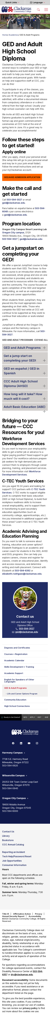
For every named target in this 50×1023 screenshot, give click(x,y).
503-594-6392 (22, 570)
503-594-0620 (10, 765)
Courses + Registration (15, 654)
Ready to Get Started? (12, 717)
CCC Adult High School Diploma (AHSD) (21, 383)
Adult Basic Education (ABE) (24, 407)
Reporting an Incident (13, 852)
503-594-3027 (14, 199)
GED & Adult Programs (15, 688)
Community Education (15, 699)
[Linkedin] (21, 743)
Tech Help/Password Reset (16, 856)
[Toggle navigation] (46, 9)
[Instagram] (36, 743)
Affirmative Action (22, 914)
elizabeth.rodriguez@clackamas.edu (22, 574)
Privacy (38, 914)
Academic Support (13, 673)
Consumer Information (14, 865)
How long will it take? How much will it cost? (23, 396)
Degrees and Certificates (17, 647)
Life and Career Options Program (22, 694)
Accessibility (35, 916)
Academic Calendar (14, 660)
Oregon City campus (13, 232)
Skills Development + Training (19, 667)
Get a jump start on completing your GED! (20, 358)
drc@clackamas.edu (22, 974)
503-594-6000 (10, 811)
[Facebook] (13, 743)
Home (5, 35)
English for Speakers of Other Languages (19, 680)
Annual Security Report (13, 916)
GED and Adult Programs (22, 348)
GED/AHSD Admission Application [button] (22, 177)
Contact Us (8, 831)
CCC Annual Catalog (13, 844)
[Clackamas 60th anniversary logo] (25, 732)
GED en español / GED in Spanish (21, 371)
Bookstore (8, 840)
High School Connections (17, 706)
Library (6, 836)
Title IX (5, 914)
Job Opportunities (12, 861)
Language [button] (38, 2)
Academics (13, 35)
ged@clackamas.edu (13, 203)
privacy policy (30, 1008)
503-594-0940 (10, 788)
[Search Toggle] (38, 9)
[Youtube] (29, 743)
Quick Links (11, 2)
